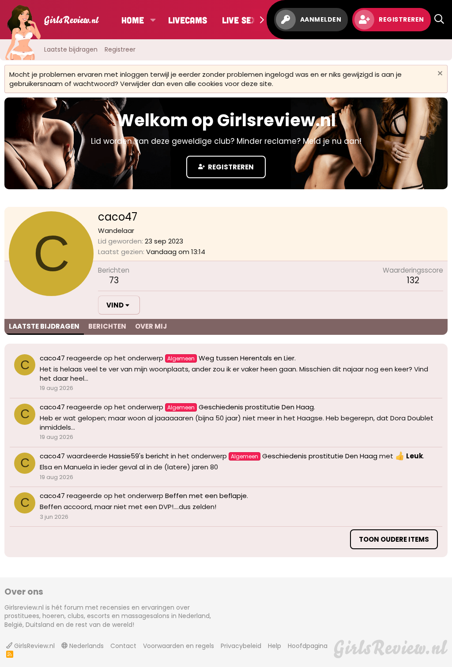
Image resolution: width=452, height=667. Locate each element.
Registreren (230, 167)
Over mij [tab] (151, 326)
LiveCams (187, 20)
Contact (123, 645)
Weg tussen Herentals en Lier (230, 358)
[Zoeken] (439, 19)
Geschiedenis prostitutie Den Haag (240, 407)
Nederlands (86, 645)
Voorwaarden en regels (178, 645)
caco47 (52, 358)
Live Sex (239, 20)
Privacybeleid (241, 645)
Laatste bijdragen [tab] (44, 326)
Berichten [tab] (107, 326)
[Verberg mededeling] (439, 74)
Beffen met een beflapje (206, 495)
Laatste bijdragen (71, 49)
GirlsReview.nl (33, 645)
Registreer (120, 49)
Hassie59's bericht (139, 456)
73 (114, 280)
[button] (152, 20)
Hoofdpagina (308, 645)
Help (274, 645)
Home (132, 20)
